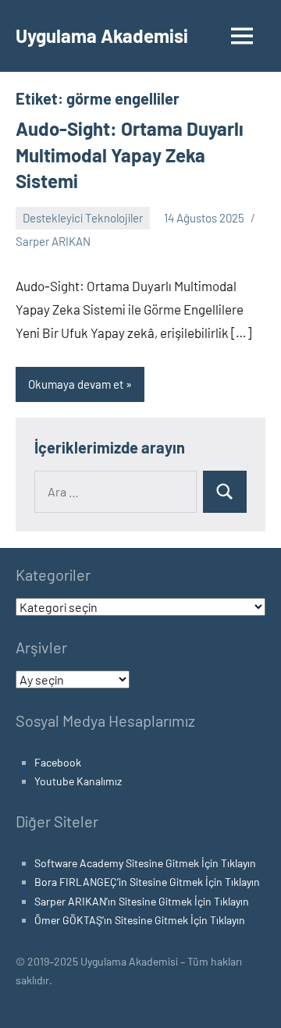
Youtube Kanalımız (78, 781)
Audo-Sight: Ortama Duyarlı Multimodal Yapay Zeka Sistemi (130, 154)
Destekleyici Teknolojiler (83, 218)
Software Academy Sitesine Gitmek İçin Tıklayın (145, 863)
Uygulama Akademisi (102, 35)
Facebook (57, 762)
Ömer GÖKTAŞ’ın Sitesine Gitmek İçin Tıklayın (139, 920)
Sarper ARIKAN (53, 241)
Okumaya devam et (75, 384)
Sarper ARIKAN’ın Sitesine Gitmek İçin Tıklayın (141, 901)
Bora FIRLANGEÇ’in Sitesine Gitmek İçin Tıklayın (147, 881)
